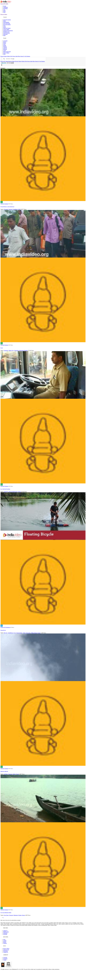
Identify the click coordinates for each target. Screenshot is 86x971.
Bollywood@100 (7, 51)
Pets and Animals (7, 24)
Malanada (16, 915)
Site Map (5, 934)
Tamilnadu (5, 7)
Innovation (28, 632)
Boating (26, 350)
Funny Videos (6, 52)
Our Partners (27, 56)
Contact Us (5, 952)
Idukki (14, 774)
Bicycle (5, 632)
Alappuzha (16, 350)
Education (5, 34)
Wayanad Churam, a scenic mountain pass (7, 206)
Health (4, 45)
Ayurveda (5, 40)
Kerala (4, 6)
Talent (24, 632)
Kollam (19, 915)
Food (4, 44)
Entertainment (6, 22)
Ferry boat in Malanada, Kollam (6, 912)
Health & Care (6, 31)
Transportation (19, 632)
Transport (10, 209)
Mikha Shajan (34, 632)
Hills (19, 209)
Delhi (4, 10)
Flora (4, 25)
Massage (5, 49)
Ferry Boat (6, 915)
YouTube (5, 957)
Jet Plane (6, 774)
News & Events (6, 23)
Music (4, 21)
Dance (4, 43)
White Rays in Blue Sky (4, 771)
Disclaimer (5, 951)
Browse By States (4, 3)
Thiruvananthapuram (12, 491)
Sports (4, 27)
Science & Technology (8, 30)
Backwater (21, 350)
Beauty (4, 42)
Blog (19, 56)
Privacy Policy (6, 948)
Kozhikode (15, 209)
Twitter (4, 959)
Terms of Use (6, 949)
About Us (22, 56)
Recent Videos (4, 56)
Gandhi (4, 940)
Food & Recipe (6, 33)
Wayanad (6, 209)
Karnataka (5, 8)
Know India (15, 56)
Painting (5, 943)
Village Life (11, 350)
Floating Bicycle (3, 630)
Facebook (5, 958)
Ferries (2, 347)
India (4, 939)
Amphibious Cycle (12, 632)
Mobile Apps (6, 931)
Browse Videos (4, 14)
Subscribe (5, 933)
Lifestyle (5, 48)
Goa (4, 9)
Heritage (5, 46)
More (4, 12)
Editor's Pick (9, 56)
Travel (4, 50)
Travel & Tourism (7, 19)
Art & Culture (6, 29)
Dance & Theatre (7, 28)
